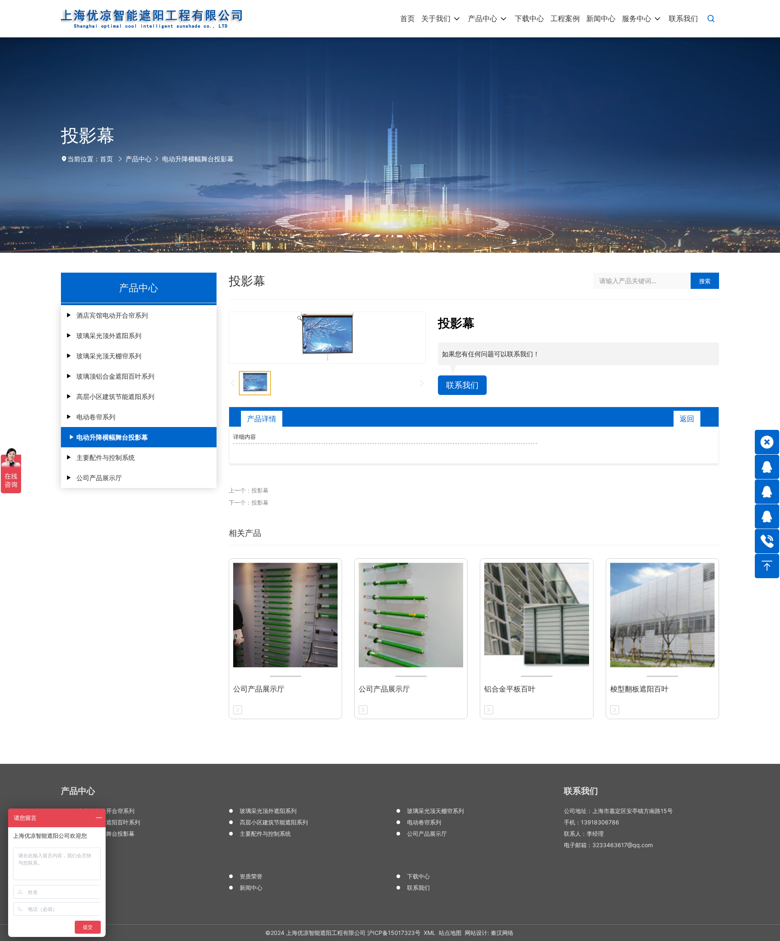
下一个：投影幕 (249, 502)
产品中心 (139, 159)
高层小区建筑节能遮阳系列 (115, 396)
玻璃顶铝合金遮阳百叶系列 (115, 376)
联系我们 (462, 385)
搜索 (705, 281)
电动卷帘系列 (95, 417)
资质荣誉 (251, 876)
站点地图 (450, 932)
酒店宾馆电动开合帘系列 (112, 315)
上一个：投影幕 (249, 490)
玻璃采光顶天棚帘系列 (108, 356)
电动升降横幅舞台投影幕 (198, 159)
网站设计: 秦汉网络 (489, 932)
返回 (687, 418)
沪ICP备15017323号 (393, 932)
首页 (106, 159)
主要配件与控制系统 (105, 457)
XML (430, 932)
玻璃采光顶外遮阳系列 (108, 336)
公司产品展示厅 (99, 478)
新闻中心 (251, 887)
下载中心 (418, 876)
